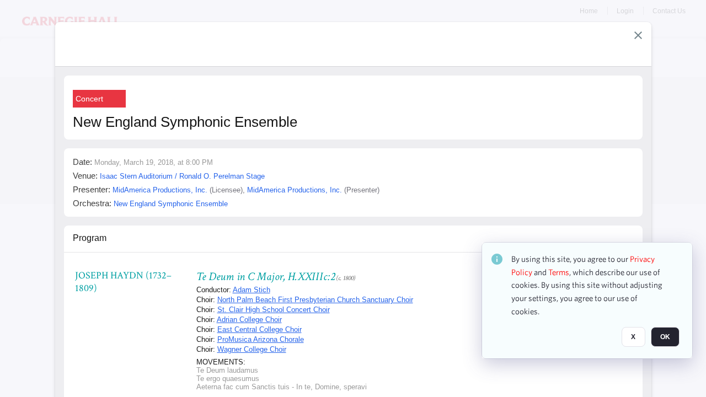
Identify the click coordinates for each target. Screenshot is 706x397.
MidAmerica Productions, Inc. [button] (160, 190)
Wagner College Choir (251, 349)
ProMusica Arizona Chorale (260, 339)
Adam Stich (251, 290)
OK (665, 337)
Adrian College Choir (249, 319)
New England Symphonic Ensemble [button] (171, 204)
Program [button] (89, 238)
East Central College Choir (259, 329)
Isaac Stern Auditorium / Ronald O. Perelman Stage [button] (182, 176)
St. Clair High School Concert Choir (273, 309)
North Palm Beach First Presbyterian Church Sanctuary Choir (315, 300)
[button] (638, 35)
